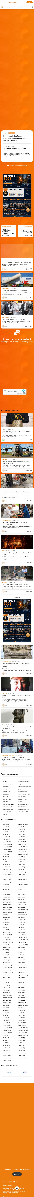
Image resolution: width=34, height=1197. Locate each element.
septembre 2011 (22, 1035)
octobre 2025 (6, 849)
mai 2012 (20, 1015)
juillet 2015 (20, 919)
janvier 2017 (21, 874)
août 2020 (5, 1005)
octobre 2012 (21, 1002)
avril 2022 (5, 955)
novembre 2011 (21, 1030)
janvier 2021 (5, 992)
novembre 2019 (6, 1027)
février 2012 (21, 1022)
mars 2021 (5, 987)
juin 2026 (5, 829)
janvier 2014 (21, 965)
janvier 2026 (5, 841)
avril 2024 (5, 894)
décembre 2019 (6, 1025)
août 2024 (5, 884)
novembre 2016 (21, 879)
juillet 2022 (5, 947)
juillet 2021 (5, 977)
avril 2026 (5, 834)
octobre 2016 (21, 882)
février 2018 (21, 841)
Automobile (5, 794)
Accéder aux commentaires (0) (18, 165)
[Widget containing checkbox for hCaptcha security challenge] (14, 392)
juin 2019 (5, 1040)
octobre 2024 (6, 879)
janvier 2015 (21, 934)
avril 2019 (5, 1045)
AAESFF (5, 779)
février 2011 (21, 1053)
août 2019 (5, 1035)
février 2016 (21, 902)
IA (18, 784)
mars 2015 (20, 929)
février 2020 (5, 1020)
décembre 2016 (21, 877)
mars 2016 (20, 899)
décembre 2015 (21, 907)
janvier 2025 (5, 872)
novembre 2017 (21, 849)
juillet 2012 (20, 1010)
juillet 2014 (20, 949)
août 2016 (20, 887)
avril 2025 (5, 864)
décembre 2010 (21, 1058)
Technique (20, 806)
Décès (4, 796)
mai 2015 (20, 924)
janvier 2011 (21, 1055)
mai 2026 (5, 831)
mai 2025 (5, 862)
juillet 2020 (5, 1007)
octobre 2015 (21, 912)
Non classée (21, 791)
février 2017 (21, 872)
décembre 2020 (6, 995)
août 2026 (5, 824)
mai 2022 (5, 952)
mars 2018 (20, 839)
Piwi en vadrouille (22, 796)
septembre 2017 (22, 854)
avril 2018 (20, 836)
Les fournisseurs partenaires (24, 786)
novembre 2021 (6, 967)
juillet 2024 (5, 887)
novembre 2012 (21, 1000)
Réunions (20, 801)
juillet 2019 (5, 1037)
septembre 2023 (6, 912)
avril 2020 (5, 1015)
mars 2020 (5, 1017)
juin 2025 (5, 859)
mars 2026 (5, 836)
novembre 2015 (21, 909)
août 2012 (20, 1007)
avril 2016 (20, 897)
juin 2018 (20, 831)
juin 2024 (5, 889)
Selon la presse (21, 804)
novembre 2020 (6, 997)
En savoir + (17, 1174)
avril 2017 (20, 867)
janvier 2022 (5, 962)
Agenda (4, 786)
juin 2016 (20, 892)
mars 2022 (5, 957)
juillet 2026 (5, 826)
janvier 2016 (21, 904)
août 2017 (20, 856)
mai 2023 (5, 922)
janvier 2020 (5, 1022)
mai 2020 (5, 1012)
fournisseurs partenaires (23, 781)
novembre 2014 (21, 939)
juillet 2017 (20, 859)
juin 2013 (20, 982)
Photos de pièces (22, 794)
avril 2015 (20, 927)
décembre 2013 (21, 967)
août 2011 (20, 1037)
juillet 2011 (20, 1040)
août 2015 (20, 917)
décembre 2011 (21, 1027)
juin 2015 (20, 922)
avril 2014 (20, 957)
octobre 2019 (6, 1030)
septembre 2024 (6, 882)
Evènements (5, 806)
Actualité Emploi (6, 784)
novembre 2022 (6, 937)
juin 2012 (20, 1012)
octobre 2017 (21, 851)
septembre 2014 (22, 944)
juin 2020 (5, 1010)
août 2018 (20, 826)
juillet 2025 (5, 856)
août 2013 (20, 977)
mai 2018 (20, 834)
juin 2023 (5, 919)
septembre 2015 (22, 914)
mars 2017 (20, 869)
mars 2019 (5, 1048)
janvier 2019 (5, 1053)
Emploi (4, 801)
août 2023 (5, 914)
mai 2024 (5, 892)
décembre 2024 (6, 874)
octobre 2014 (21, 942)
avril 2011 (20, 1048)
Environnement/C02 (7, 804)
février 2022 (5, 960)
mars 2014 (20, 960)
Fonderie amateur (7, 809)
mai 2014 (20, 955)
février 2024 (5, 899)
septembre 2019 (6, 1032)
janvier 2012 (21, 1025)
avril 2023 (5, 924)
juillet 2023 (5, 917)
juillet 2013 (20, 980)
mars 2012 (20, 1020)
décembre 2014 (21, 937)
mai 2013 (20, 985)
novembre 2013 (21, 970)
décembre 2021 (6, 965)
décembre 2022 (6, 934)
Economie (5, 799)
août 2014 (20, 947)
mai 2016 (20, 894)
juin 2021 (5, 980)
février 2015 (21, 932)
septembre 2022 (6, 942)
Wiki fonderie (12, 133)
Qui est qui (20, 799)
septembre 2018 (22, 824)
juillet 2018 (20, 829)
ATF (4, 789)
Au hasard (5, 791)
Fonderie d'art (6, 811)
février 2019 (5, 1050)
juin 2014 (20, 952)
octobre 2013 (21, 972)
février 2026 (5, 839)
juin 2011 (20, 1043)
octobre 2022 (6, 939)
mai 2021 (5, 982)
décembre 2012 (21, 997)
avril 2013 (20, 987)
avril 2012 (20, 1017)
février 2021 (5, 990)
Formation (20, 779)
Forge (4, 814)
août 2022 (5, 944)
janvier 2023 (5, 932)
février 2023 (5, 929)
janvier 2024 (5, 902)
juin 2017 (20, 862)
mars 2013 (20, 990)
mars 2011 (20, 1050)
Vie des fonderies (22, 809)
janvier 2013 (21, 995)
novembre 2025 (6, 846)
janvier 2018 (21, 844)
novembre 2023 (6, 907)
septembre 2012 (22, 1005)
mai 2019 (5, 1043)
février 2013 (21, 992)
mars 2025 (5, 867)
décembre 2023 (6, 904)
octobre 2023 (6, 909)
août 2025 (5, 854)
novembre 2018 (6, 1058)
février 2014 (21, 962)
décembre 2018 (6, 1055)
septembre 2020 (6, 1002)
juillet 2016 (20, 889)
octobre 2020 (6, 1000)
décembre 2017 (21, 846)
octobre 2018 (6, 1060)
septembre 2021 (6, 972)
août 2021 (5, 975)
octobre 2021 (6, 970)
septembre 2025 (6, 851)
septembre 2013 (22, 975)
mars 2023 (5, 927)
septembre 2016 (22, 884)
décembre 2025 (6, 844)
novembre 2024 (6, 877)
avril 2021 (5, 985)
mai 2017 (20, 864)
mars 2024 (5, 897)
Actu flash (5, 781)
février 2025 (5, 869)
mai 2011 (20, 1045)
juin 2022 (5, 949)
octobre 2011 (21, 1032)
